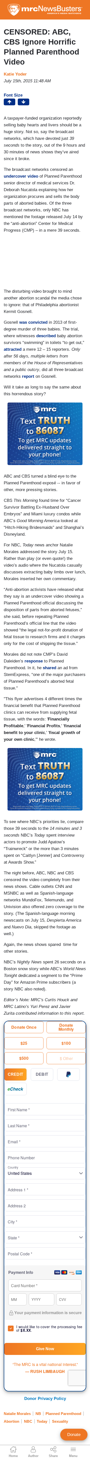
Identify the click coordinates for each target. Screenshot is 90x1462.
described (46, 335)
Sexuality (60, 1421)
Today (42, 1421)
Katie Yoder (15, 74)
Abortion (11, 1421)
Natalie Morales (17, 1413)
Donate (73, 1434)
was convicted (33, 322)
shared (49, 667)
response (33, 661)
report (28, 376)
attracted (13, 349)
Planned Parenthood (63, 1413)
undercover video (21, 176)
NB (38, 1413)
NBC (28, 1421)
